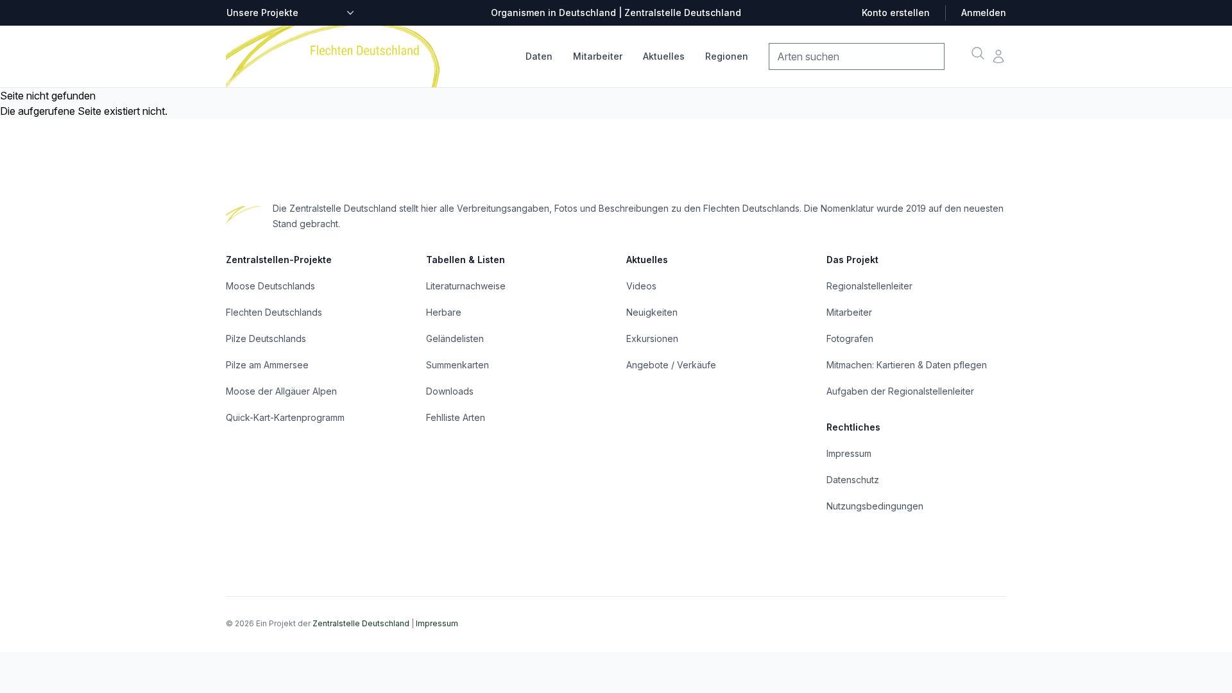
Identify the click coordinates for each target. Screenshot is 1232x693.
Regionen (726, 56)
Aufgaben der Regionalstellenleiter (900, 391)
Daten (539, 56)
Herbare (443, 312)
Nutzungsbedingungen (874, 506)
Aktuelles (664, 56)
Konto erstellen (896, 12)
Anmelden (983, 12)
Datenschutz (852, 479)
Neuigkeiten (652, 312)
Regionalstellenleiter (869, 285)
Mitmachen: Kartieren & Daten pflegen (906, 364)
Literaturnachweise (466, 285)
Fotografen (849, 338)
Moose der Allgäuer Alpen (281, 391)
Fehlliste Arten (455, 417)
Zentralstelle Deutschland (360, 623)
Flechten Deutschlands (274, 312)
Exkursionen (652, 338)
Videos (641, 285)
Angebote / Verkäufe (671, 364)
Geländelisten (455, 338)
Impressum (848, 453)
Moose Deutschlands (270, 285)
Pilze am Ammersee (267, 364)
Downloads (450, 391)
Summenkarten (457, 364)
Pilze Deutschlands (266, 338)
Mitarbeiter (597, 56)
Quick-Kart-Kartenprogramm (285, 417)
